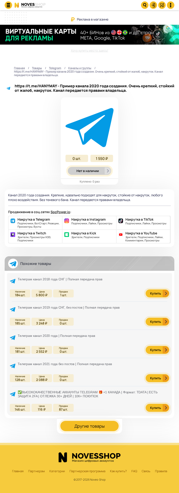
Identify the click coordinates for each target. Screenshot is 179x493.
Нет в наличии (87, 171)
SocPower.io (60, 212)
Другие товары (89, 426)
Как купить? (118, 471)
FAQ (134, 471)
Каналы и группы (79, 68)
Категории (57, 471)
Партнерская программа (87, 471)
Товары (37, 68)
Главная (19, 68)
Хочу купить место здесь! (89, 50)
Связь (146, 471)
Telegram (55, 68)
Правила (161, 471)
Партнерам (36, 471)
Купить (155, 293)
